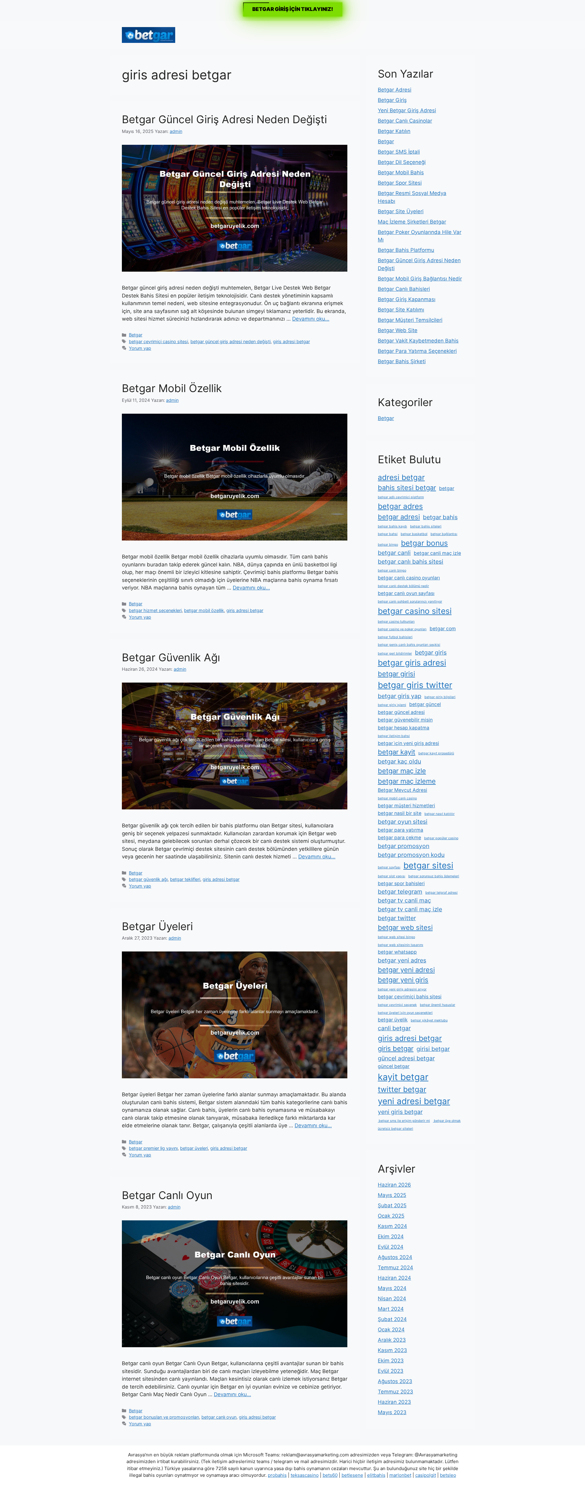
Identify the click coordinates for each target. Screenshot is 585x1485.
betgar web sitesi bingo (396, 937)
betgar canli (394, 552)
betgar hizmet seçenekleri (155, 610)
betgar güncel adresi (401, 712)
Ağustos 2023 (395, 1381)
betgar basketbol (414, 534)
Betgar (135, 334)
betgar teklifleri (185, 879)
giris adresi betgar (291, 341)
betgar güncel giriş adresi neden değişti (230, 341)
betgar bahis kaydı (392, 526)
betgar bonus (424, 543)
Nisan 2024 (392, 1298)
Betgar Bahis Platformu (406, 250)
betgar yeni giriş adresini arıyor (402, 989)
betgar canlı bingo (392, 570)
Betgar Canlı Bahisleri (404, 289)
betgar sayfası (389, 867)
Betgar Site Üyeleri (401, 211)
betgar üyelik (393, 1020)
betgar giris (431, 652)
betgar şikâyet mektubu (429, 1020)
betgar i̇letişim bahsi (394, 736)
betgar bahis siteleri (425, 526)
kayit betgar (403, 1077)
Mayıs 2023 (392, 1412)
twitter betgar (402, 1089)
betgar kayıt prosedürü (436, 753)
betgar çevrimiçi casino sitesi (158, 341)
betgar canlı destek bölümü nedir (403, 586)
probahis (277, 1475)
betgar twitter (397, 918)
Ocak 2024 (391, 1330)
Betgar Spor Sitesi (400, 183)
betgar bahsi (388, 534)
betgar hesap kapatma (403, 728)
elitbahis (376, 1475)
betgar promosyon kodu (411, 854)
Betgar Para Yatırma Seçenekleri (417, 351)
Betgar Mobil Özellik (172, 388)
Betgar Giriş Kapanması (406, 299)
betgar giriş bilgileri (440, 697)
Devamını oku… (310, 319)
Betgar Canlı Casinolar (405, 121)
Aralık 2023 (392, 1340)
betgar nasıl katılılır (439, 814)
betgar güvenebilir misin (405, 720)
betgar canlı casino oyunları (409, 578)
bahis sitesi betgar (407, 488)
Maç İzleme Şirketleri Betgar (412, 222)
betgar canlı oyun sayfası (406, 593)
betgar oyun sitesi (402, 821)
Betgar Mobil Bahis (401, 172)
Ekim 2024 (391, 1236)
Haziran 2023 (394, 1402)
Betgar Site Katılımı (401, 310)
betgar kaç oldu (399, 761)
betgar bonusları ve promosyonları (164, 1417)
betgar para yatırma (400, 830)
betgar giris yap (399, 696)
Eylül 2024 (390, 1247)
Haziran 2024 (394, 1278)
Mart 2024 (391, 1309)
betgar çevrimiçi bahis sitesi (409, 997)
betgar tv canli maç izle (410, 909)
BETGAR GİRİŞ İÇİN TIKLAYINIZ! (292, 9)
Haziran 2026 (394, 1185)
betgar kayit (396, 752)
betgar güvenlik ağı (148, 879)
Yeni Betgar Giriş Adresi (407, 110)
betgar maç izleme (407, 781)
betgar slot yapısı (391, 876)
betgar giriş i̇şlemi (392, 705)
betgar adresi (399, 517)
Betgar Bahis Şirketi (402, 361)
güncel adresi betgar (406, 1058)
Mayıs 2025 (392, 1195)
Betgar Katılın (394, 131)
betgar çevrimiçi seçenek (397, 1005)
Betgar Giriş (392, 100)
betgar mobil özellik (204, 610)
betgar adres (400, 506)
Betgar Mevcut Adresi (402, 790)
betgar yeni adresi (406, 970)
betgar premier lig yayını (153, 1148)
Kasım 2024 (392, 1226)
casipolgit (425, 1475)
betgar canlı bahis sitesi (410, 561)
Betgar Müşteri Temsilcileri (410, 320)
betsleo (448, 1475)
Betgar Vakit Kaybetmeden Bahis (418, 341)
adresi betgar (401, 477)
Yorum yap (140, 348)
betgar (446, 488)
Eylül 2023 (390, 1371)
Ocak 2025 (391, 1216)
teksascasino (305, 1475)
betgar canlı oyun (218, 1417)
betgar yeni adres (402, 960)
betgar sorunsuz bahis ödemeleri (433, 876)
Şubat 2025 (392, 1205)
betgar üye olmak (447, 1121)
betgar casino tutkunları (396, 622)
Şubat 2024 (392, 1319)
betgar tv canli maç (404, 900)
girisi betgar (433, 1048)
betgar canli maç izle (437, 553)
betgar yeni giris (403, 980)
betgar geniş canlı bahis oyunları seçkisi (409, 645)
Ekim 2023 (391, 1361)
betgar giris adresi (412, 662)
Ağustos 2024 (395, 1257)
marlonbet (400, 1475)
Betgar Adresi (394, 90)
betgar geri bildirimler (395, 654)
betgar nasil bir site (399, 813)
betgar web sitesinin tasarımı (400, 945)
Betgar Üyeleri (157, 926)
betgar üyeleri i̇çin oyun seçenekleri (405, 1013)
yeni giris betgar (400, 1111)
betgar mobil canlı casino (397, 798)
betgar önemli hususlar (437, 1005)
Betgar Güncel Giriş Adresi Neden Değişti (224, 119)
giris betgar (395, 1048)
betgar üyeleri (194, 1148)
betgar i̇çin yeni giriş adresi (408, 743)
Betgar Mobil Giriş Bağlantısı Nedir (420, 279)
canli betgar (394, 1028)
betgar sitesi (428, 865)
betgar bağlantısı (444, 534)
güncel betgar (394, 1066)
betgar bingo (388, 545)
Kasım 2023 (392, 1350)
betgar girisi (396, 674)
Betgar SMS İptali (399, 152)
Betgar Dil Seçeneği (402, 162)
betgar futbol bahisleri (395, 637)
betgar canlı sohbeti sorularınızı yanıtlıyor (410, 601)
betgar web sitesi (405, 927)
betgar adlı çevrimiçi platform (401, 497)
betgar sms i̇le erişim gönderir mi (404, 1121)
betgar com (443, 628)
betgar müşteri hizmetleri (406, 806)
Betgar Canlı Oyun (167, 1195)
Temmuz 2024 (395, 1267)
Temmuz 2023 (395, 1392)
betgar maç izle (402, 771)
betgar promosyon (403, 846)
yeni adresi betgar (414, 1101)
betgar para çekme (399, 837)
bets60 (330, 1475)
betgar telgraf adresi (441, 893)
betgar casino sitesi (415, 611)
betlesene (352, 1475)
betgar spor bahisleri (401, 883)
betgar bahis (440, 517)
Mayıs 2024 (392, 1288)
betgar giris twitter (415, 685)
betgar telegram (400, 891)
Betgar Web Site (397, 330)
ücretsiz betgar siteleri (395, 1129)
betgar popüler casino (441, 838)
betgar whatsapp (397, 952)
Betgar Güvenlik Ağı (171, 657)
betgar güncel (425, 704)
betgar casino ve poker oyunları (402, 629)
